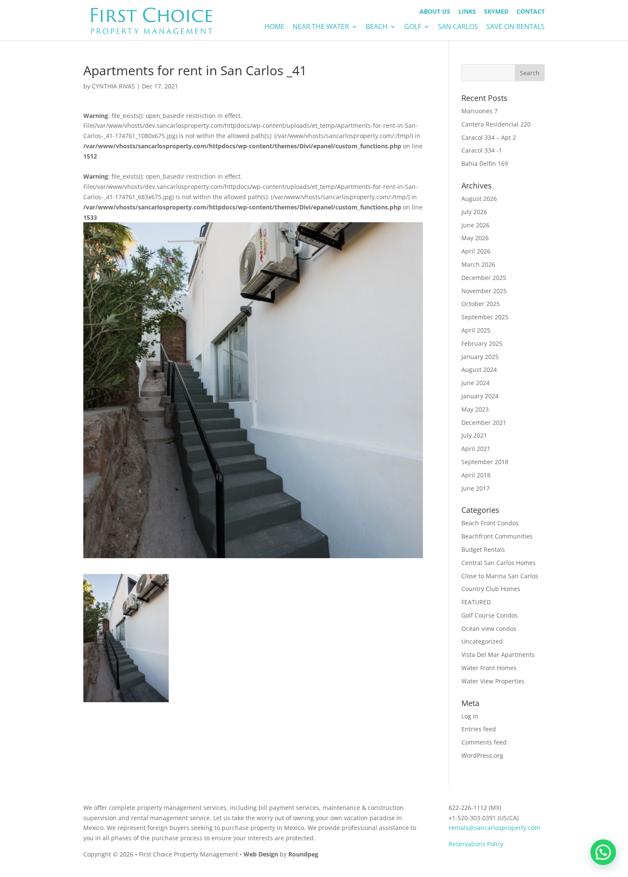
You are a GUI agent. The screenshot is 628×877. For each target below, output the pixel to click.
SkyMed (496, 12)
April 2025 (475, 330)
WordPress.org (482, 755)
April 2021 (475, 448)
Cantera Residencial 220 (496, 124)
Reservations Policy (476, 844)
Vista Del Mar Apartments (498, 654)
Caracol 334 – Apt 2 (488, 137)
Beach (376, 27)
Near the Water (321, 27)
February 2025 (481, 343)
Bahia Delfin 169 (484, 163)
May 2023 (475, 409)
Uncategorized (482, 641)
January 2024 (480, 396)
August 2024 (479, 369)
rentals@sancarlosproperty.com (494, 828)
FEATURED (476, 602)
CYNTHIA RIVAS (113, 86)
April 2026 (475, 251)
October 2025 (480, 304)
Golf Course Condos (489, 615)
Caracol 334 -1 (481, 150)
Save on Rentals (515, 27)
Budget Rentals (483, 549)
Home (274, 27)
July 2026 (474, 212)
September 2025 (484, 317)
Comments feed (484, 742)
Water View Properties (493, 681)
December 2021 (483, 422)
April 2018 (475, 475)
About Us (435, 12)
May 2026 (475, 238)
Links (467, 12)
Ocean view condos (488, 628)
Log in (469, 716)
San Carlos (458, 27)
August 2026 (479, 198)
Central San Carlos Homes (498, 563)
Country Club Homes (490, 589)
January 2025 (480, 357)
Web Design (261, 854)
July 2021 (474, 435)
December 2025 (483, 278)
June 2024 (475, 383)
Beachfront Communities (497, 536)
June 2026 (475, 225)
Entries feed (478, 729)
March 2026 (478, 264)
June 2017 (475, 488)
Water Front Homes (488, 668)
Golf (412, 27)
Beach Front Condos (490, 523)
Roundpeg (303, 854)
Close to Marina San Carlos (499, 576)
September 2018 (484, 462)
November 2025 (484, 291)
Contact (530, 12)
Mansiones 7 (479, 111)
